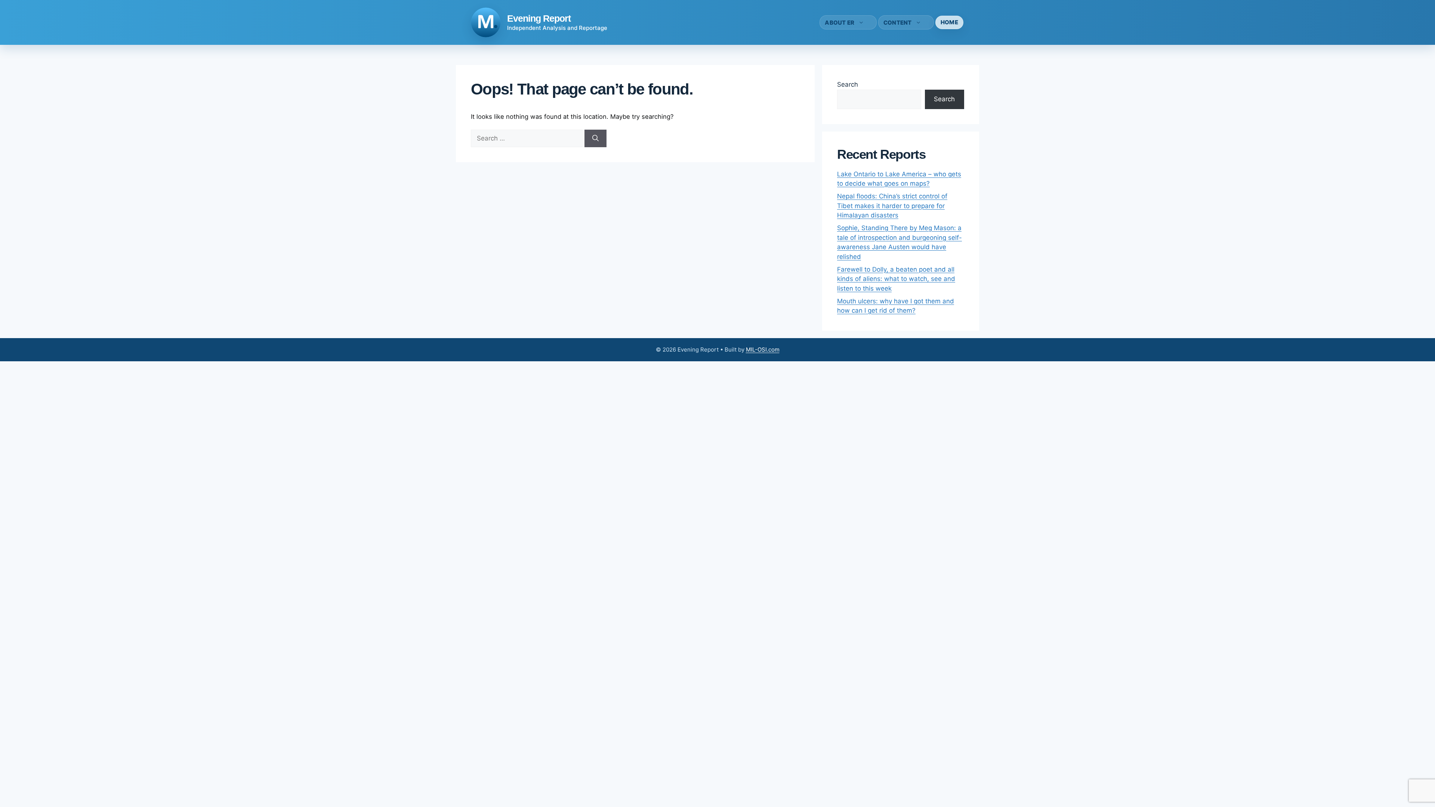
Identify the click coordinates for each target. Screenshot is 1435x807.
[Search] (595, 139)
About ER (839, 22)
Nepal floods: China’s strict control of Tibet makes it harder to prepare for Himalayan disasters (892, 205)
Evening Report (539, 18)
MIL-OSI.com (763, 349)
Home (949, 22)
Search (847, 84)
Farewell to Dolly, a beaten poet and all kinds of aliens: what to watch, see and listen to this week (896, 279)
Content (897, 22)
